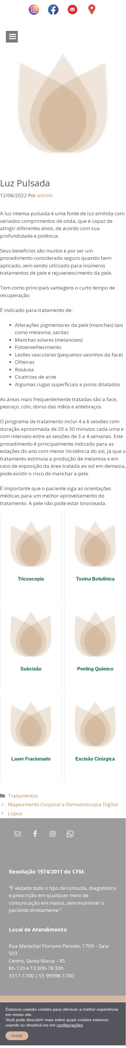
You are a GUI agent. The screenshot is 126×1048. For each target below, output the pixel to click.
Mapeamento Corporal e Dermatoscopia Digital (63, 804)
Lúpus (15, 813)
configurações (70, 1025)
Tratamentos (23, 795)
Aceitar (17, 1036)
